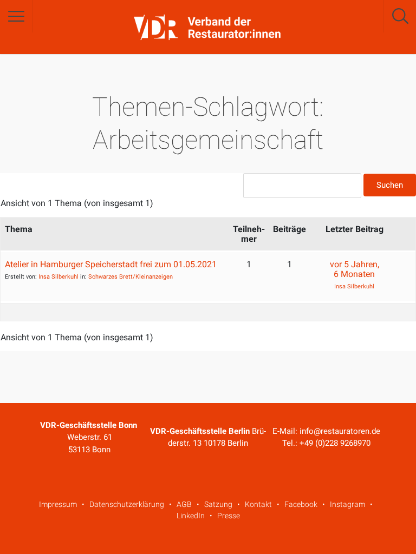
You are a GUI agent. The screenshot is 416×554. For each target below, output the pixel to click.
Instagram (347, 504)
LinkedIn (191, 515)
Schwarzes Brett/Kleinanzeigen (130, 276)
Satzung (218, 504)
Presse (228, 515)
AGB (184, 504)
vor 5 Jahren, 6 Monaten (354, 269)
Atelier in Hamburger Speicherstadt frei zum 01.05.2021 (111, 264)
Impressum (58, 504)
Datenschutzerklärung (126, 504)
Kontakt (258, 504)
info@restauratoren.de (340, 431)
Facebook (300, 504)
